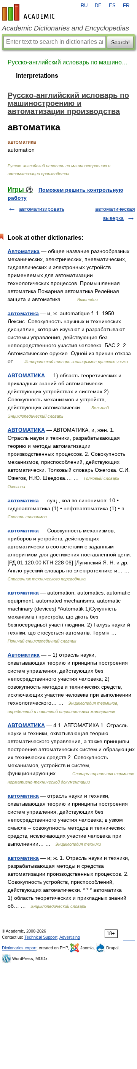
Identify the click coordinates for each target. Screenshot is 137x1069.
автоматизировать (41, 209)
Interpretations (37, 75)
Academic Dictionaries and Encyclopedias (65, 28)
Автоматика (24, 251)
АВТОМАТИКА (26, 375)
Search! (120, 42)
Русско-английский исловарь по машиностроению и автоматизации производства (68, 62)
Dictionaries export (19, 948)
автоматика (23, 313)
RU (84, 5)
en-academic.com (29, 12)
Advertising (69, 937)
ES (112, 5)
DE (98, 5)
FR (126, 5)
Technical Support (40, 937)
